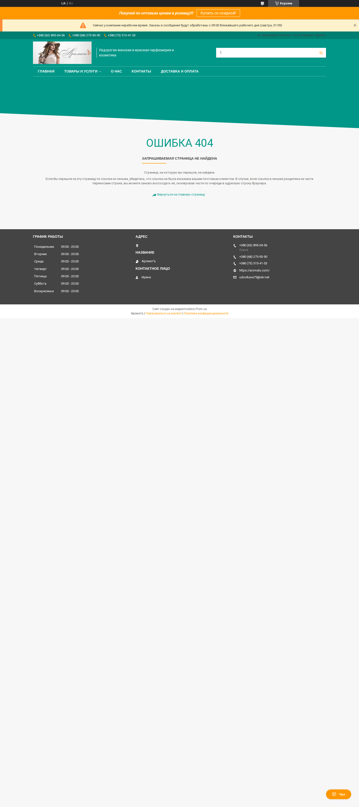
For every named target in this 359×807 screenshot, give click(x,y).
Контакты (141, 71)
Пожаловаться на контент (164, 313)
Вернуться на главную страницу (181, 194)
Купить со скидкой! (218, 13)
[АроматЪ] (62, 52)
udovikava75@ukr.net (254, 277)
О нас (116, 71)
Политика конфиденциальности (206, 313)
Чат (342, 794)
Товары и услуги (80, 71)
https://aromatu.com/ (254, 270)
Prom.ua (201, 309)
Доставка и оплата (180, 71)
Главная (46, 71)
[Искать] (321, 53)
